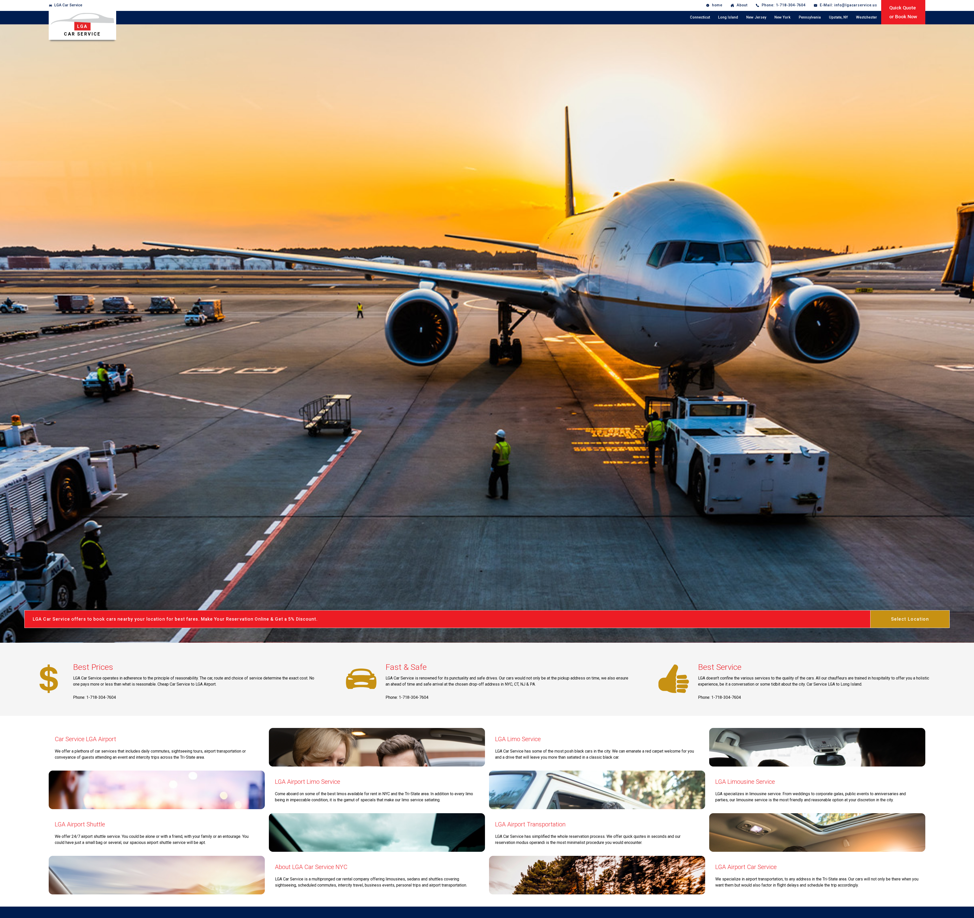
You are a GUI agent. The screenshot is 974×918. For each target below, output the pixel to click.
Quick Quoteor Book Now (903, 12)
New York (782, 17)
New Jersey (756, 17)
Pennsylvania (810, 17)
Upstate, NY (838, 17)
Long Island (728, 17)
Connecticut (700, 17)
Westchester (866, 17)
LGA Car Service (68, 5)
